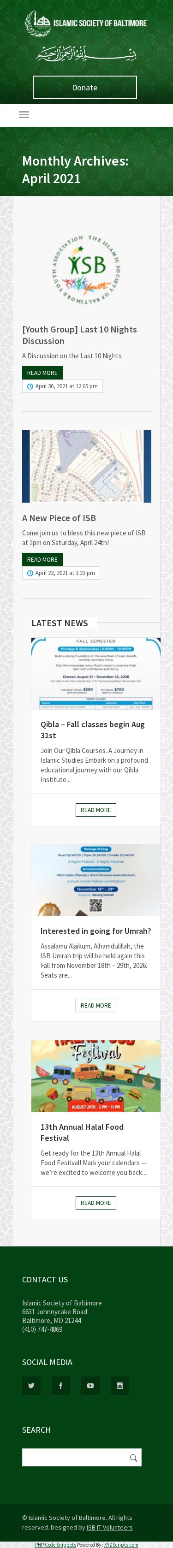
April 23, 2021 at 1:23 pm (65, 573)
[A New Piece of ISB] (86, 466)
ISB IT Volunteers (110, 1527)
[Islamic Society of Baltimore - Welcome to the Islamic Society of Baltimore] (86, 38)
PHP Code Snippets (55, 1545)
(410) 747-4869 (42, 1329)
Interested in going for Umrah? (96, 930)
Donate (84, 87)
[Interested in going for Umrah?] (96, 880)
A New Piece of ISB (59, 517)
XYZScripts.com (121, 1545)
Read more (42, 373)
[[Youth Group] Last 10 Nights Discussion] (86, 269)
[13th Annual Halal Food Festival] (96, 1076)
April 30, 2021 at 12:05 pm (67, 386)
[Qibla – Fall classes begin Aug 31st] (96, 674)
